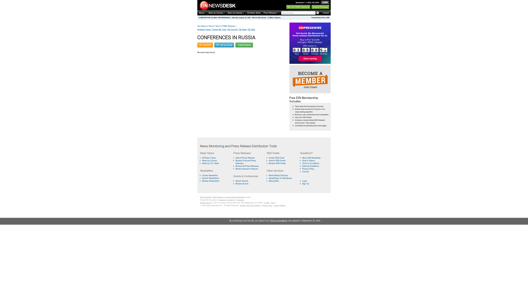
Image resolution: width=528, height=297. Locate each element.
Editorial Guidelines (310, 166)
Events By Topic (219, 29)
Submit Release (320, 7)
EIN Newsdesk (205, 197)
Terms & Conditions (310, 163)
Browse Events (242, 183)
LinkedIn (230, 200)
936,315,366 (256, 17)
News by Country (216, 13)
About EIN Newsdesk (311, 157)
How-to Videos (308, 160)
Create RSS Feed (276, 157)
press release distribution (235, 197)
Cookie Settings (280, 205)
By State (243, 29)
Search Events (242, 180)
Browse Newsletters (210, 180)
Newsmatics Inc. (206, 202)
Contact (326, 13)
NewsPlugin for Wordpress (280, 178)
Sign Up (305, 183)
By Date (251, 29)
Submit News (244, 45)
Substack (240, 200)
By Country (233, 29)
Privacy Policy (308, 168)
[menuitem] (215, 160)
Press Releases (270, 13)
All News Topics (204, 29)
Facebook (222, 200)
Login (304, 180)
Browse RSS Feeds (277, 163)
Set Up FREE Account (298, 7)
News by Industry (235, 13)
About (201, 13)
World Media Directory (278, 175)
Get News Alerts (254, 13)
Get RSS (206, 45)
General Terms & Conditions (250, 205)
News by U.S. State (210, 163)
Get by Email (225, 45)
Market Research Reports (247, 168)
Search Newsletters (210, 178)
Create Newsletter (210, 175)
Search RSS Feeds (277, 160)
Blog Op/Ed (274, 180)
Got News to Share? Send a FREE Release (217, 26)
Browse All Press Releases (247, 166)
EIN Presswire (218, 197)
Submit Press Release (245, 157)
